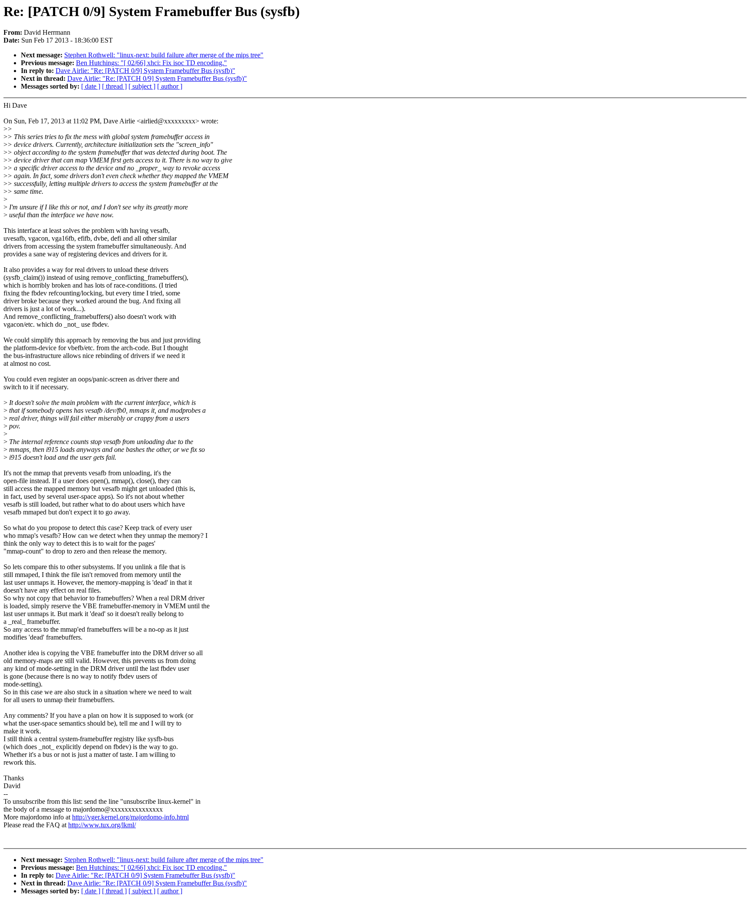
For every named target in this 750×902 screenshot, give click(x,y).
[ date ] (90, 86)
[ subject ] (141, 86)
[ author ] (169, 86)
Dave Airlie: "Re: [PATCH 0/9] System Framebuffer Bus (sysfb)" (145, 70)
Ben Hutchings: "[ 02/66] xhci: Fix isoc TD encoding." (151, 62)
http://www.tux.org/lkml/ (102, 825)
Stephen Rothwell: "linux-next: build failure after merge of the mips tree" (163, 55)
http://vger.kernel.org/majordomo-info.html (130, 817)
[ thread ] (114, 86)
